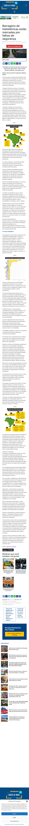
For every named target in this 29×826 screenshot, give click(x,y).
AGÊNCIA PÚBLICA (11, 546)
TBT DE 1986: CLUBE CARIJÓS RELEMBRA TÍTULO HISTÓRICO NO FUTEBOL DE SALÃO (18, 703)
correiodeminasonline (7, 602)
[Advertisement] (14, 737)
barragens (4, 601)
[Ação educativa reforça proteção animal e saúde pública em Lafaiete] (4, 679)
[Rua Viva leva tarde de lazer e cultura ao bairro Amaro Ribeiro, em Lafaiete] (4, 672)
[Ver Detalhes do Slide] (14, 17)
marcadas (4, 604)
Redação (24, 42)
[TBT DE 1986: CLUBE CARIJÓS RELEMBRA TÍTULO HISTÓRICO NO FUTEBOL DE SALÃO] (4, 703)
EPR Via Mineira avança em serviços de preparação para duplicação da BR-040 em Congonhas (18, 657)
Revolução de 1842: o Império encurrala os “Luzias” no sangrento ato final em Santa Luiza (18, 687)
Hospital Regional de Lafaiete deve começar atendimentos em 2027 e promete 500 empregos (17, 718)
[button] (27, 801)
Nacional (12, 599)
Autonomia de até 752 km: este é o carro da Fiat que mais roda (20, 613)
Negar (14, 817)
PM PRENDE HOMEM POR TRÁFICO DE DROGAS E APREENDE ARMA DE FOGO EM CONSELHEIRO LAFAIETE (17, 664)
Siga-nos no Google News (14, 46)
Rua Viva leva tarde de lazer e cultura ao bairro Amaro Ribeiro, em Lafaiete (18, 672)
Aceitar (14, 813)
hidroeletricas (17, 602)
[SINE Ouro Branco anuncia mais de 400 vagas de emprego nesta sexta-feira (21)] (4, 710)
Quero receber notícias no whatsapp (14, 634)
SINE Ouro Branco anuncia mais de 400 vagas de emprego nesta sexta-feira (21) (18, 710)
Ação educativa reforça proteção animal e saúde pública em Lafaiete (18, 679)
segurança (10, 604)
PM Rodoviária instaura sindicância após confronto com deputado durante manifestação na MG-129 (18, 695)
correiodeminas (12, 601)
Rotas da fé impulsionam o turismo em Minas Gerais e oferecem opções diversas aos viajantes (10, 614)
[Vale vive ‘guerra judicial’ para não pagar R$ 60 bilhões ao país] (4, 648)
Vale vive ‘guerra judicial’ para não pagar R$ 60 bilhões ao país (18, 648)
